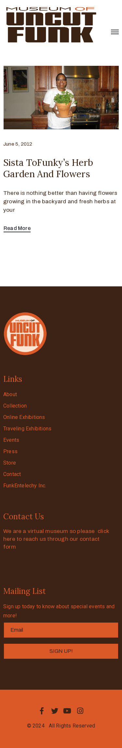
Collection (15, 406)
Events (11, 440)
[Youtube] (67, 711)
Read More (17, 228)
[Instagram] (80, 711)
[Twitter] (55, 711)
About (10, 394)
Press (10, 451)
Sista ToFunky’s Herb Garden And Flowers (48, 168)
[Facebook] (42, 711)
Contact (12, 474)
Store (9, 463)
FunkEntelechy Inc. (25, 485)
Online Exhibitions (24, 417)
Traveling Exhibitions (27, 428)
